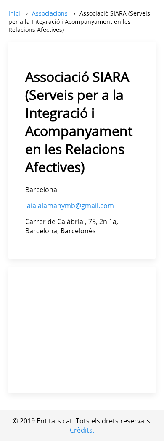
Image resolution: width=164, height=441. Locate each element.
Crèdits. (82, 430)
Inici (14, 13)
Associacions (50, 13)
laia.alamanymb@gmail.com (69, 205)
